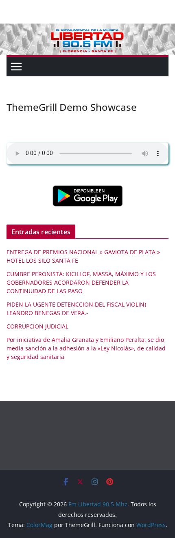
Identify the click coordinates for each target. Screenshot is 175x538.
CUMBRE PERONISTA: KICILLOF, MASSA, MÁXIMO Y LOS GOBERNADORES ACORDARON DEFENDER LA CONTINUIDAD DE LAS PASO (81, 282)
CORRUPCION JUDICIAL (37, 326)
